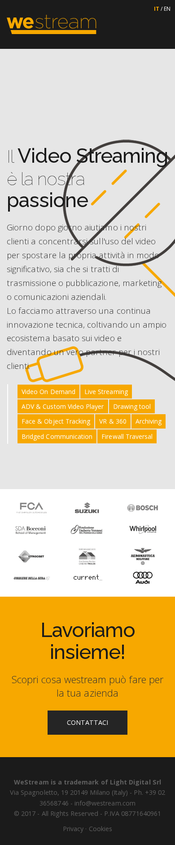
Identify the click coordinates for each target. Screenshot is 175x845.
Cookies (100, 828)
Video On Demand (48, 391)
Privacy (73, 828)
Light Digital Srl (135, 782)
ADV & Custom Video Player (63, 406)
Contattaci (88, 722)
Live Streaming (106, 391)
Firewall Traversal (127, 436)
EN (167, 9)
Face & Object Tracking (56, 421)
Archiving (149, 421)
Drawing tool (132, 406)
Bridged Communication (57, 436)
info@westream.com (105, 803)
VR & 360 (112, 421)
